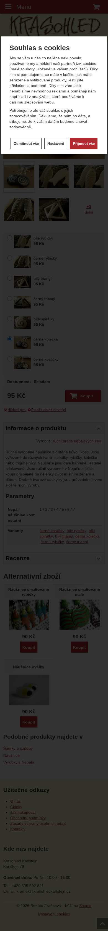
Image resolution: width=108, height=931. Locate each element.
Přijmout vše (84, 144)
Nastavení (55, 144)
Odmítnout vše (26, 144)
